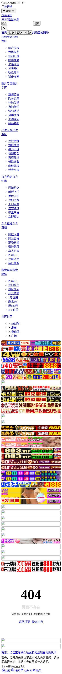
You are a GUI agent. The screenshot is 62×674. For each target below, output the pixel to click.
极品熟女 (13, 123)
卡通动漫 (13, 64)
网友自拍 (13, 238)
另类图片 (13, 115)
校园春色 (13, 153)
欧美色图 (13, 98)
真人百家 (13, 250)
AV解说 (13, 68)
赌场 (46, 32)
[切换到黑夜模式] (4, 28)
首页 (4, 32)
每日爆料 (13, 263)
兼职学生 (13, 196)
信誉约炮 (13, 208)
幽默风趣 (13, 165)
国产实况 (13, 47)
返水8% (12, 301)
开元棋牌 (13, 293)
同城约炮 (13, 187)
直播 (40, 32)
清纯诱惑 (13, 111)
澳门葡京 (13, 285)
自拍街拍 (13, 106)
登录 (4, 15)
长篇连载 (13, 161)
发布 (14, 327)
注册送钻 (13, 259)
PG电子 (12, 255)
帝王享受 (13, 212)
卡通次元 (13, 119)
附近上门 (13, 191)
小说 (28, 32)
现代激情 (13, 141)
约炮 (35, 32)
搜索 (37, 23)
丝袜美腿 (13, 102)
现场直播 (13, 242)
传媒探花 (13, 52)
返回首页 (24, 621)
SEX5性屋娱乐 (10, 19)
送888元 (13, 305)
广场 (14, 335)
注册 (9, 15)
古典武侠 (13, 145)
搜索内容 (37, 621)
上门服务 (13, 204)
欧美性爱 (13, 60)
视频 (11, 32)
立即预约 (13, 216)
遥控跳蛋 (13, 246)
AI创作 (15, 323)
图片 (19, 32)
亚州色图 (13, 94)
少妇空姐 (13, 200)
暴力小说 (13, 149)
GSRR (17, 666)
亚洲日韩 (13, 56)
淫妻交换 (13, 169)
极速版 (15, 331)
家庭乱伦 (13, 157)
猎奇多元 (13, 76)
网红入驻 (13, 234)
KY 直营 (13, 309)
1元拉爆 (13, 297)
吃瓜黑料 (13, 72)
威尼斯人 (13, 289)
